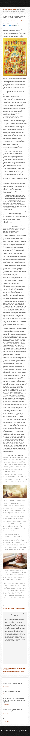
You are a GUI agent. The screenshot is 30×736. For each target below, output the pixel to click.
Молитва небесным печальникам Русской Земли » (13, 672)
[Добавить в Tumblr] (14, 25)
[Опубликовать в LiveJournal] (13, 25)
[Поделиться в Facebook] (7, 25)
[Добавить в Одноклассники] (5, 25)
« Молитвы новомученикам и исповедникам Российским (14, 669)
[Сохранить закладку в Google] (16, 25)
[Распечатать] (18, 25)
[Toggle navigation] (27, 3)
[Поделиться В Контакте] (4, 25)
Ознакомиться (6, 686)
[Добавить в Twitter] (11, 25)
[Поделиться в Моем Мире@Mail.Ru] (9, 25)
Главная (5, 9)
